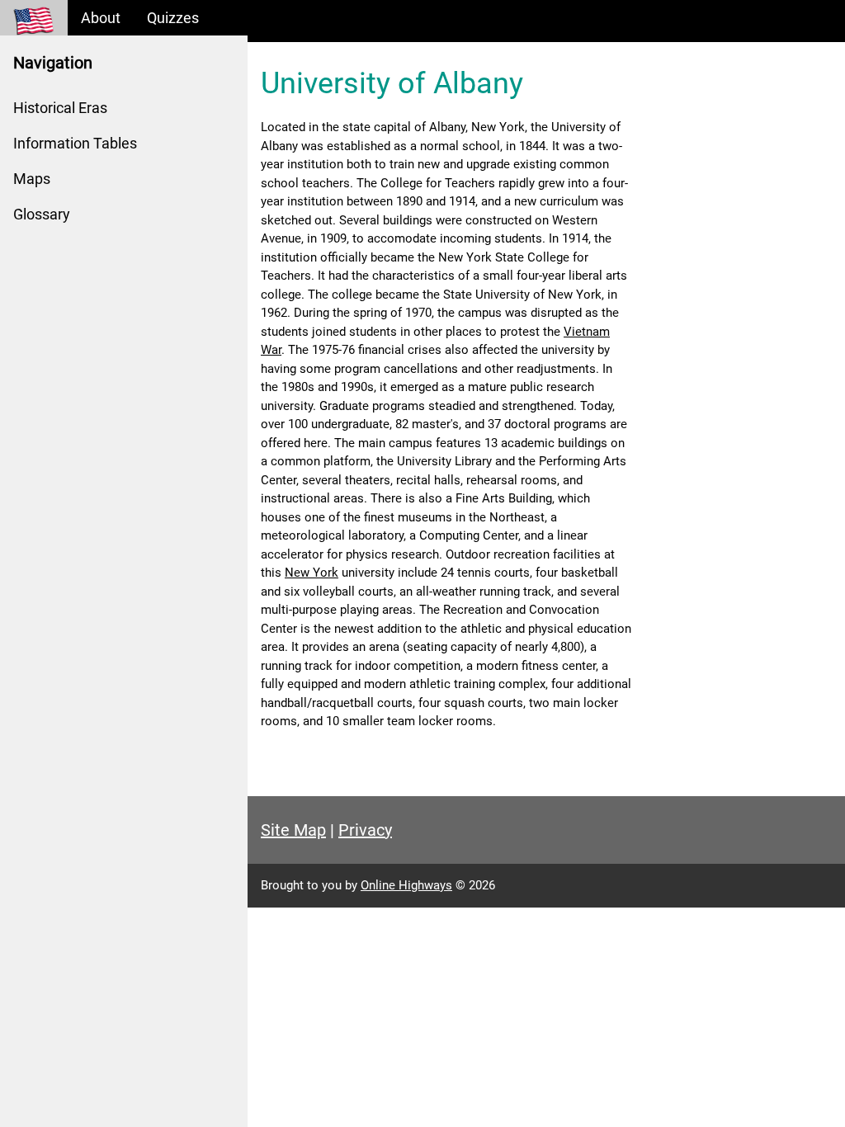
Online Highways (406, 885)
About (100, 17)
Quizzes (173, 17)
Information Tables (75, 143)
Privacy (365, 830)
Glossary (41, 214)
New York (311, 572)
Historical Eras (60, 107)
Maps (31, 178)
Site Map (293, 830)
